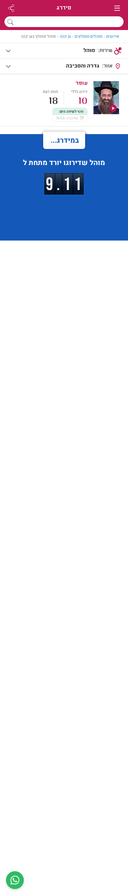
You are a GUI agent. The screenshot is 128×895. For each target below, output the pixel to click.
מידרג (64, 8)
